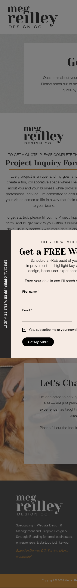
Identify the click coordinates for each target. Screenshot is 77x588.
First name (30, 291)
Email (27, 310)
